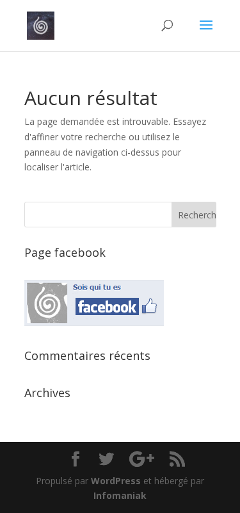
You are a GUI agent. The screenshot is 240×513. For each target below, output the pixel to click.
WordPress (116, 481)
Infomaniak (120, 495)
